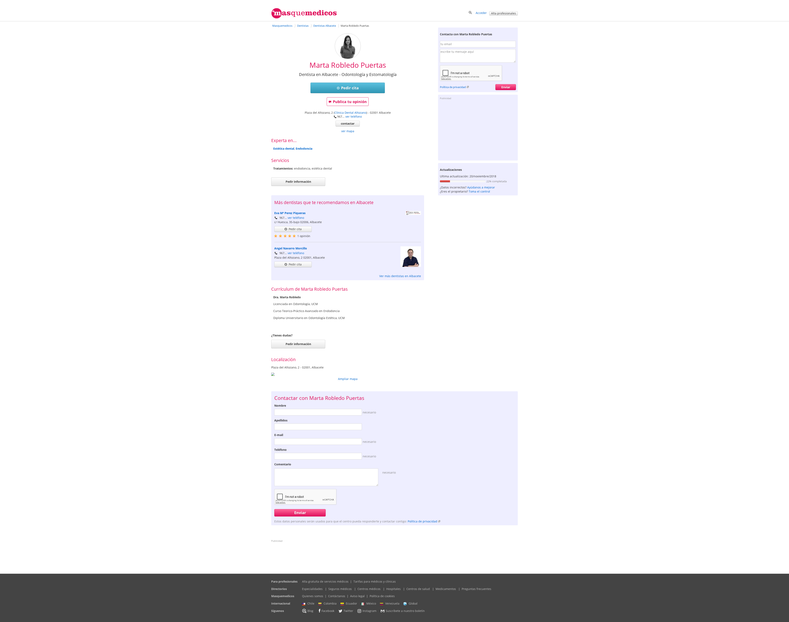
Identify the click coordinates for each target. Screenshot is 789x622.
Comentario (282, 464)
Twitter (348, 611)
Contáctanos (336, 596)
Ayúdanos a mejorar (481, 187)
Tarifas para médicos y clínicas (374, 581)
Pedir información (298, 182)
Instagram (369, 611)
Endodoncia (304, 148)
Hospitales (393, 589)
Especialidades (312, 589)
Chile (310, 603)
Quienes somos (312, 596)
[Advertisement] (478, 129)
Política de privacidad (453, 87)
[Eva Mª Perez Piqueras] (413, 214)
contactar (347, 123)
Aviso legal (357, 596)
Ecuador (351, 603)
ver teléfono (353, 116)
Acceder (481, 13)
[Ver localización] (347, 374)
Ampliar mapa (348, 379)
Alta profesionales (503, 13)
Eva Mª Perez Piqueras (290, 213)
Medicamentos (446, 589)
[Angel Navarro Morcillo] (410, 266)
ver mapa (347, 131)
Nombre (280, 405)
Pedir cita (350, 87)
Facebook (328, 611)
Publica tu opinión (350, 101)
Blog (310, 611)
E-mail (278, 435)
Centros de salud (418, 589)
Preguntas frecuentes (476, 589)
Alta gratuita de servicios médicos (325, 581)
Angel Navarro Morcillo (290, 248)
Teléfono (280, 450)
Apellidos (280, 420)
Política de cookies (382, 596)
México (371, 603)
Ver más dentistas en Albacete (400, 276)
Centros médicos (369, 589)
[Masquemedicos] (304, 18)
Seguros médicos (340, 589)
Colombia (330, 603)
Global (413, 603)
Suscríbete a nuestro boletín (405, 611)
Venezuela (392, 603)
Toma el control (479, 191)
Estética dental (283, 148)
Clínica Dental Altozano (350, 113)
